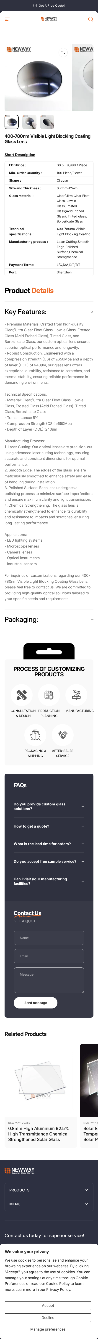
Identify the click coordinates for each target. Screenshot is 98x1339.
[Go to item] (12, 122)
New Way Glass (19, 1122)
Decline (47, 1317)
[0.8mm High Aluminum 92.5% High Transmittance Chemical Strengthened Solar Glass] (41, 1080)
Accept (48, 1305)
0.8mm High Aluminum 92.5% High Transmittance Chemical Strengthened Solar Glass (38, 1134)
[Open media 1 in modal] (63, 52)
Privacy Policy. (58, 1289)
